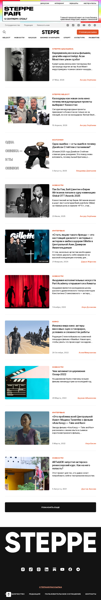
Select (6, 38)
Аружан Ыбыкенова (86, 398)
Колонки (57, 140)
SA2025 (32, 38)
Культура (79, 38)
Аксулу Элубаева (88, 80)
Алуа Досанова (89, 307)
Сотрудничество (12, 25)
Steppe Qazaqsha (62, 49)
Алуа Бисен (90, 443)
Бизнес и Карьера (50, 38)
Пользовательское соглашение (63, 594)
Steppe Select (60, 94)
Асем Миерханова (87, 352)
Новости (19, 38)
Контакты (90, 594)
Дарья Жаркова (88, 261)
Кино (55, 322)
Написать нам (43, 25)
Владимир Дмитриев (86, 171)
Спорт (67, 38)
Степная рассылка (50, 587)
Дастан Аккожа (88, 489)
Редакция (28, 25)
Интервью (58, 231)
